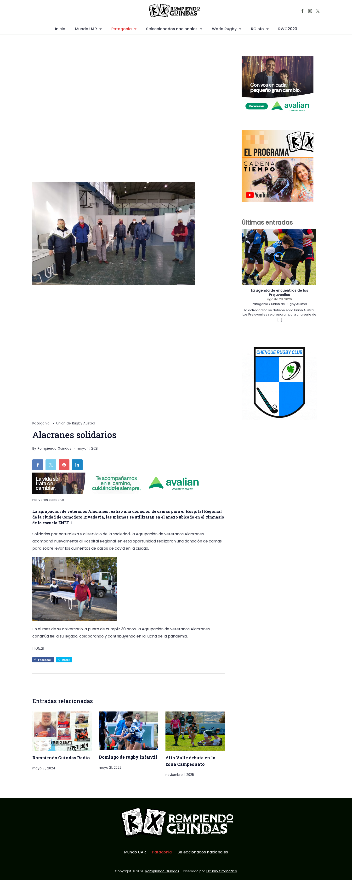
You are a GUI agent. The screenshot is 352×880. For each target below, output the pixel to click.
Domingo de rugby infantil (128, 757)
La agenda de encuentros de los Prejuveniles (279, 292)
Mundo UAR (86, 29)
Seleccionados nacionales (172, 29)
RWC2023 (287, 29)
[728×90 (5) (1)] (119, 492)
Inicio (60, 29)
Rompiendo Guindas (162, 871)
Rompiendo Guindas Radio (61, 758)
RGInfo (257, 29)
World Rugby (224, 29)
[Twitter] (318, 11)
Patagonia (121, 29)
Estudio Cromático (221, 871)
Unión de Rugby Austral (75, 423)
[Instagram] (310, 11)
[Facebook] (302, 11)
